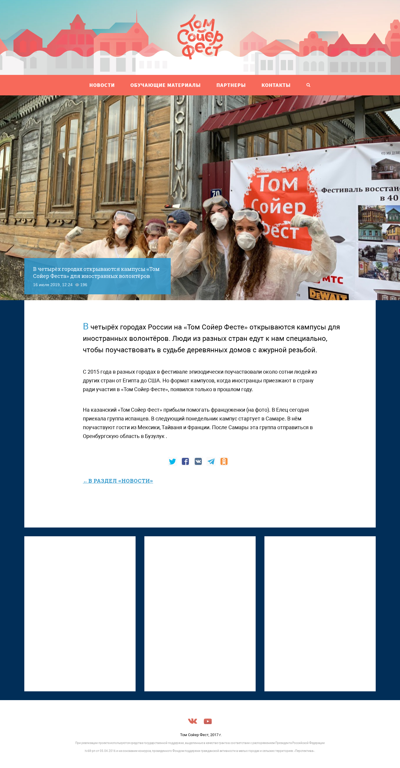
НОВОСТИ (102, 85)
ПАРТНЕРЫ (231, 85)
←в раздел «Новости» (118, 480)
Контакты (276, 85)
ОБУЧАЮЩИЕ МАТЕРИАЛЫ (165, 85)
